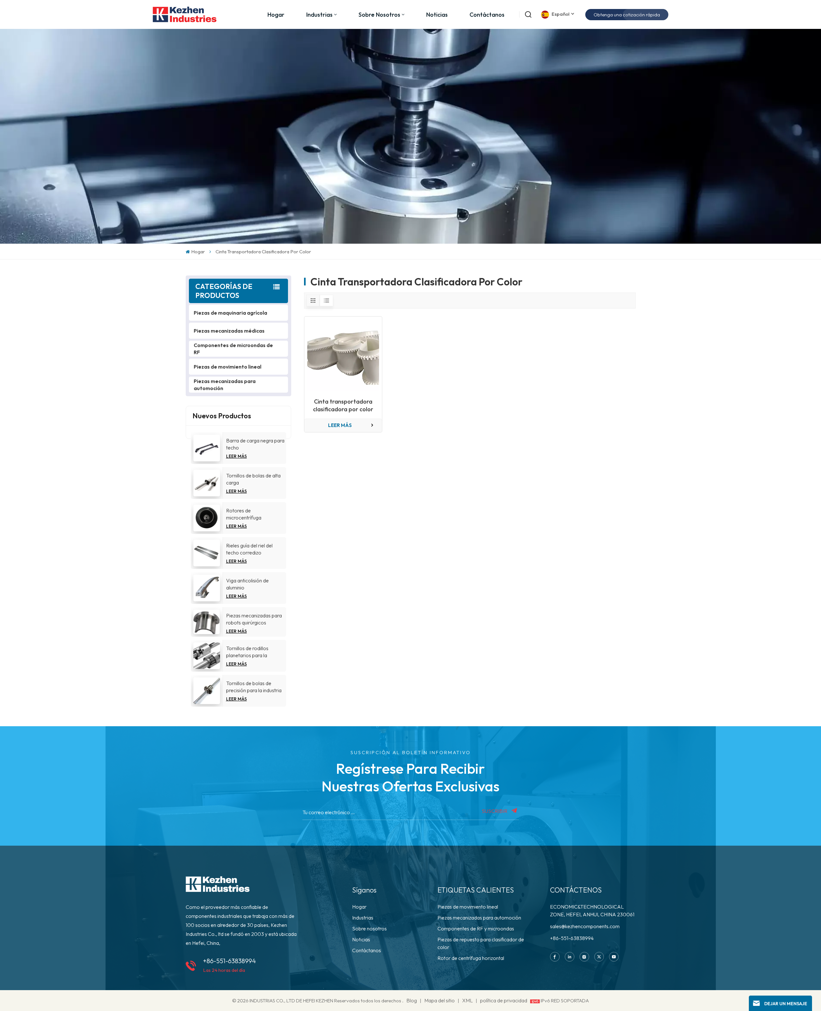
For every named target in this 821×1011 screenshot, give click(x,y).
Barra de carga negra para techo (255, 444)
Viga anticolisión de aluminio (247, 584)
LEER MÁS (236, 456)
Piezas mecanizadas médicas (229, 330)
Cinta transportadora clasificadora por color (343, 405)
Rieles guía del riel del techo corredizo (249, 549)
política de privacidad (503, 1000)
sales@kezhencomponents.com (585, 926)
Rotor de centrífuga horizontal (470, 958)
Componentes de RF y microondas (475, 928)
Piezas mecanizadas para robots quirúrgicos (254, 619)
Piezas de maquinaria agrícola (230, 312)
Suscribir (495, 811)
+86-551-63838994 (229, 961)
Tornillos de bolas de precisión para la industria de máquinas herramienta (254, 687)
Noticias (437, 14)
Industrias (362, 917)
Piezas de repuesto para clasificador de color (480, 943)
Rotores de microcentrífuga (243, 514)
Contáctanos (487, 14)
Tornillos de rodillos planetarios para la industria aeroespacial (250, 652)
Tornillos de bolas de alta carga (253, 479)
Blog (411, 1000)
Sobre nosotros (379, 14)
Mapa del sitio (440, 1000)
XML (467, 1000)
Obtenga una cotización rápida (627, 15)
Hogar (275, 14)
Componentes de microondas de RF (233, 348)
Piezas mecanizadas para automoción (225, 384)
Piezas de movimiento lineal (227, 366)
